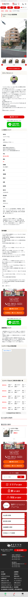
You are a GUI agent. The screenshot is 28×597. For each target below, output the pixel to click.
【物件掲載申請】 (18, 589)
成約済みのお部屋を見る (14, 68)
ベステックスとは (5, 576)
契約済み (4, 385)
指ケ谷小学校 (6, 156)
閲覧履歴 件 (16, 4)
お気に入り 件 (16, 3)
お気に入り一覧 (5, 580)
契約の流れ (16, 576)
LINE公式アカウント (6, 582)
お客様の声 (3, 578)
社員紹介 (16, 574)
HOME (2, 10)
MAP (23, 556)
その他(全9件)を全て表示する (13, 413)
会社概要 (3, 574)
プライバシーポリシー (6, 585)
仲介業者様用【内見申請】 (7, 589)
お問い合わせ (17, 582)
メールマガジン (18, 580)
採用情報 (16, 587)
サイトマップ (17, 585)
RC (3, 161)
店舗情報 (16, 572)
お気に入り (24, 7)
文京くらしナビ (18, 578)
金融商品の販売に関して (7, 587)
